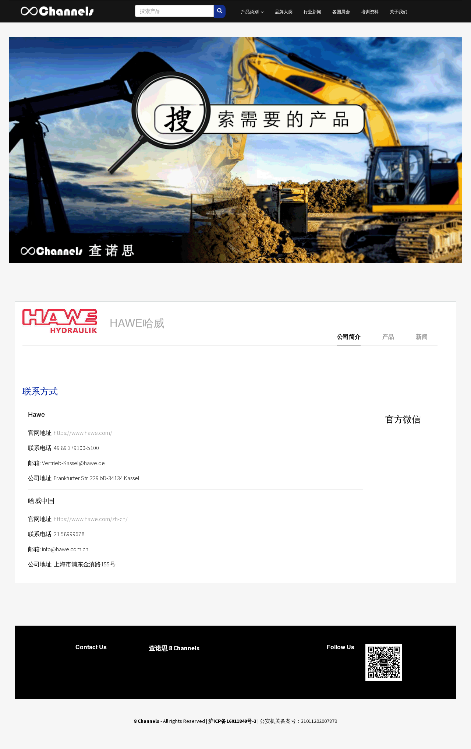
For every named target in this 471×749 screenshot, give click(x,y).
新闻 (422, 336)
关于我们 (398, 11)
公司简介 (349, 336)
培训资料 (370, 11)
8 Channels (146, 721)
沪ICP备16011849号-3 (232, 721)
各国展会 (341, 11)
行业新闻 (312, 11)
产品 (388, 336)
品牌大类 (284, 11)
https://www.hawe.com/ (83, 432)
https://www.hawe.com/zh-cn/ (91, 519)
